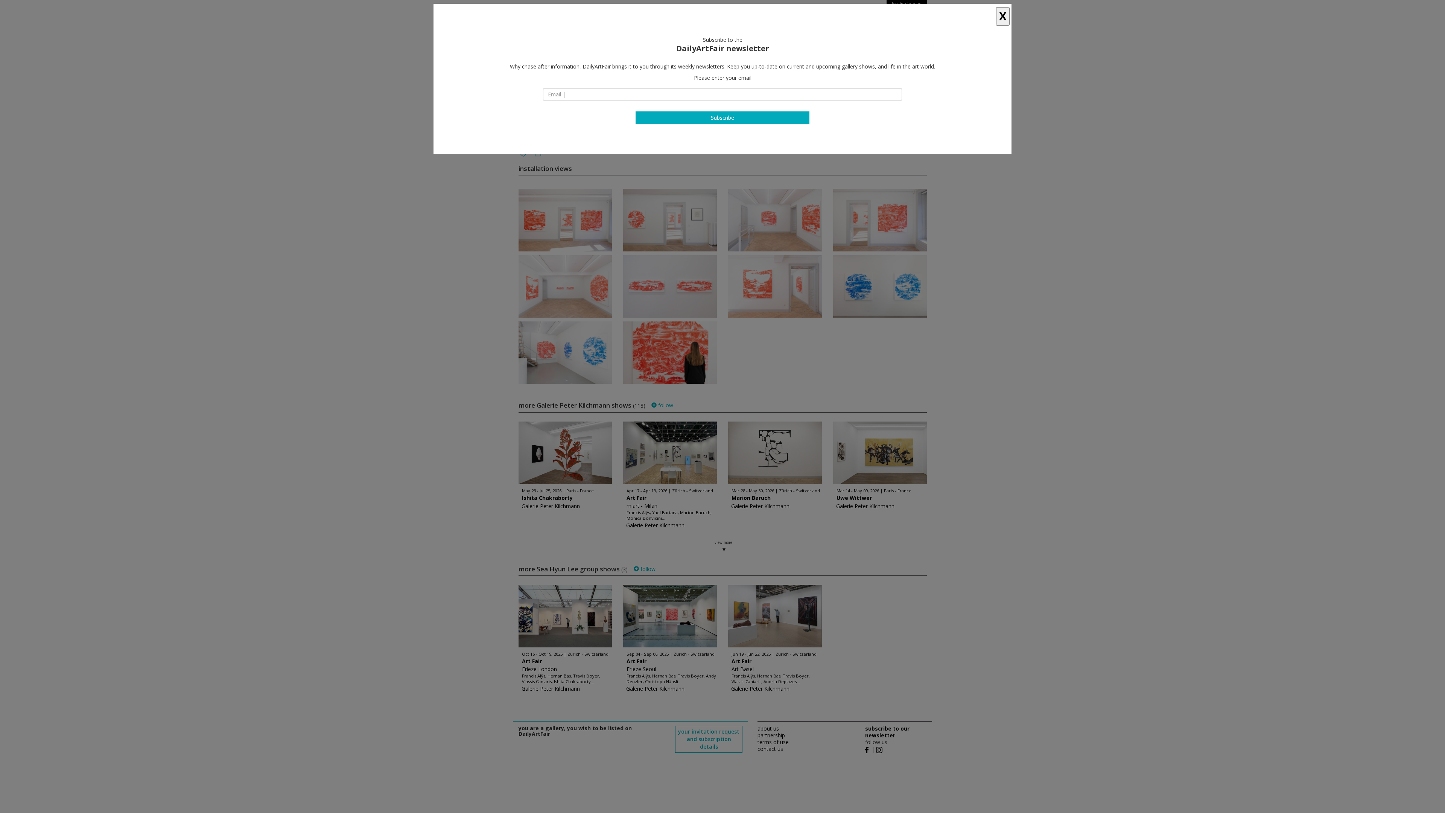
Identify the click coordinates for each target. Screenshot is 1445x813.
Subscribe (722, 117)
